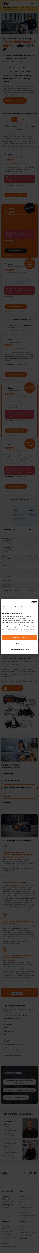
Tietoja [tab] (32, 607)
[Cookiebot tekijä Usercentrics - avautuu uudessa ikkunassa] (29, 602)
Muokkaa (18, 643)
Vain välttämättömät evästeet (19, 649)
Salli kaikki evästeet (19, 638)
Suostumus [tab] (7, 607)
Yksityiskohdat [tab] (19, 607)
